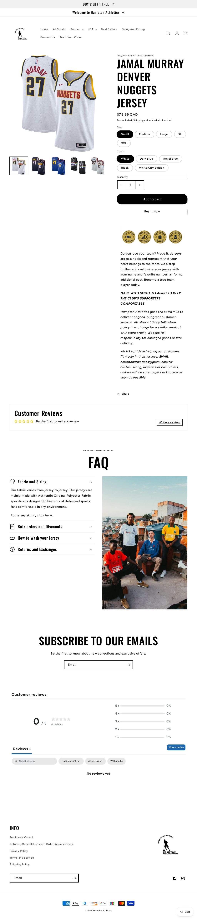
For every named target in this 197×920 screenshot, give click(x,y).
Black (125, 167)
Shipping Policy (20, 864)
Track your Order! (21, 837)
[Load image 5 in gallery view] (98, 166)
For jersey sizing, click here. (32, 515)
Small (125, 134)
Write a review (176, 747)
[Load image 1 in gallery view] (19, 166)
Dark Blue (146, 158)
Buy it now (152, 211)
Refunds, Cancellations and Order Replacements (41, 844)
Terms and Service (22, 857)
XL (180, 134)
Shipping (138, 120)
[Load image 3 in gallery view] (58, 166)
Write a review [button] (169, 422)
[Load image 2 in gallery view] (39, 166)
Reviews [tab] (22, 749)
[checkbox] (116, 761)
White (125, 158)
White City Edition (151, 167)
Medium (144, 134)
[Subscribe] (128, 664)
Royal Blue (170, 158)
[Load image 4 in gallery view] (78, 166)
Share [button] (125, 393)
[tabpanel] (98, 786)
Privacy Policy (19, 851)
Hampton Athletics (102, 910)
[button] (76, 29)
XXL (124, 143)
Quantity (122, 177)
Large (164, 134)
